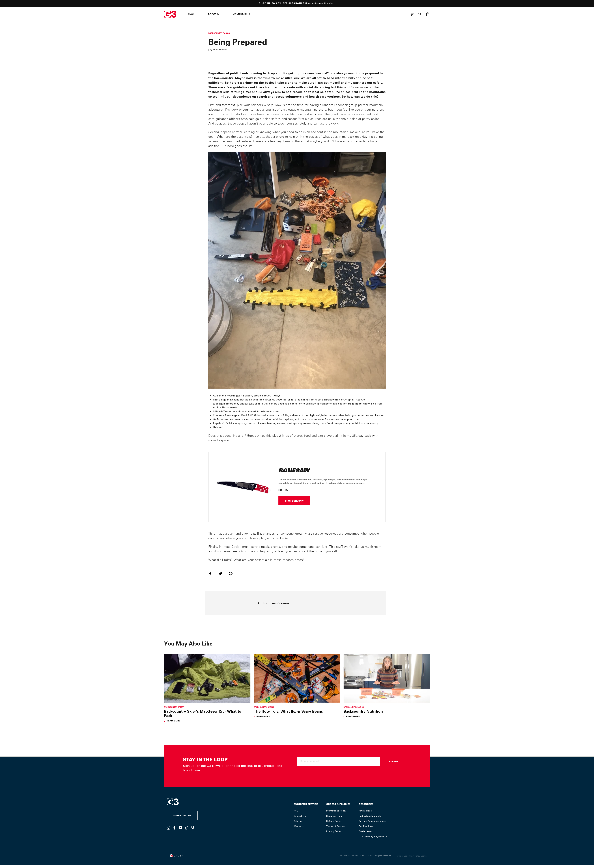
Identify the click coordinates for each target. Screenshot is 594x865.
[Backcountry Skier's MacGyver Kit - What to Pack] (207, 678)
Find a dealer (182, 816)
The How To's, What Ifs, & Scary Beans (288, 711)
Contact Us (300, 816)
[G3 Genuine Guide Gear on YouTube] (180, 828)
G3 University (241, 14)
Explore (213, 14)
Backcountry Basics (219, 33)
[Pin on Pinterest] (232, 573)
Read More (173, 721)
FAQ (296, 810)
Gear (191, 14)
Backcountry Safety (174, 707)
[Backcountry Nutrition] (387, 678)
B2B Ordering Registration (373, 836)
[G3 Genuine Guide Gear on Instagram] (168, 828)
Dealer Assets (366, 831)
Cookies (424, 856)
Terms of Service (335, 826)
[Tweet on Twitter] (222, 573)
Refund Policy (334, 821)
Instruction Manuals (370, 816)
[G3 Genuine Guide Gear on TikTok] (186, 828)
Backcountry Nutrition (363, 711)
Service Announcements (372, 821)
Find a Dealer (366, 810)
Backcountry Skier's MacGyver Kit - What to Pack (202, 713)
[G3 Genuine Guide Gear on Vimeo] (192, 828)
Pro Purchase (366, 826)
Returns (298, 821)
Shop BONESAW (294, 501)
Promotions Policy (336, 810)
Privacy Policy (334, 831)
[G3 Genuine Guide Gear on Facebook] (174, 828)
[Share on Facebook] (212, 573)
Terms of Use (401, 856)
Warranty (299, 826)
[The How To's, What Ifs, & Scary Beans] (297, 678)
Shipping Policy (335, 816)
